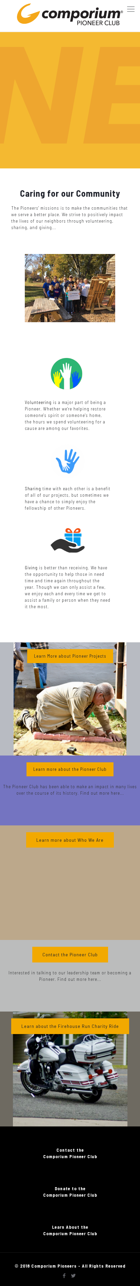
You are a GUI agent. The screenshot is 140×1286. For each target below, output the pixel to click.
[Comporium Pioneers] (70, 15)
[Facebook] (64, 1275)
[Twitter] (73, 1275)
